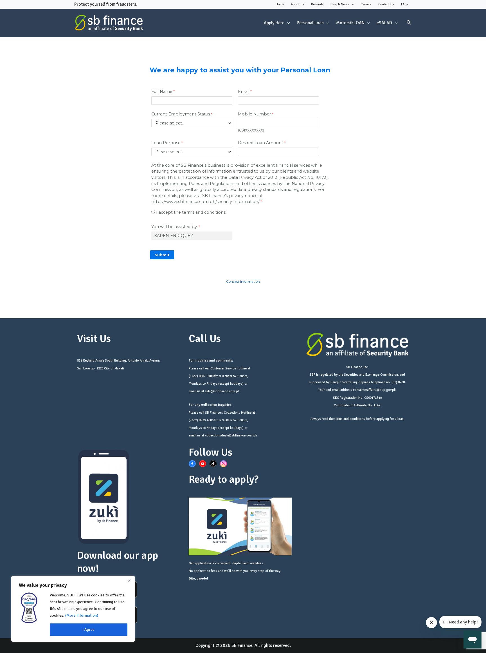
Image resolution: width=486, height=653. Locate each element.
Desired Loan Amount (260, 142)
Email (243, 91)
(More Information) (81, 615)
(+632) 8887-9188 (201, 376)
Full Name (161, 91)
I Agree (88, 629)
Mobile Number (254, 114)
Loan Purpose (166, 142)
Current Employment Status (180, 114)
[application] (302, 4)
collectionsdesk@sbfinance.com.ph (231, 435)
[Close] (129, 580)
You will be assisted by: (174, 226)
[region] (73, 609)
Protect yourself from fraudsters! (106, 4)
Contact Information (243, 281)
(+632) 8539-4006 (201, 420)
